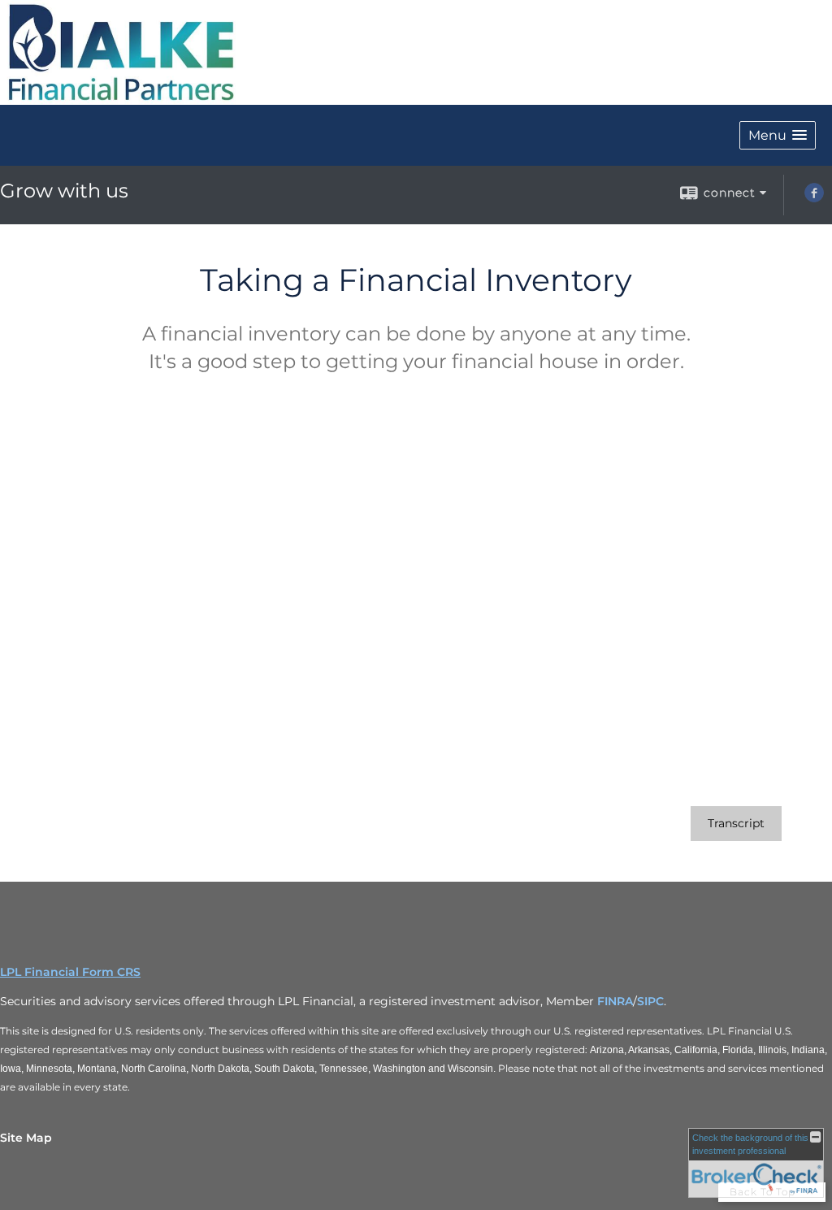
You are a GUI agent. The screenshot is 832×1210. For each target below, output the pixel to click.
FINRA (615, 1001)
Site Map (26, 1137)
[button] (777, 135)
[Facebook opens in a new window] (814, 198)
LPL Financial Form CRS (70, 972)
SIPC (650, 1001)
